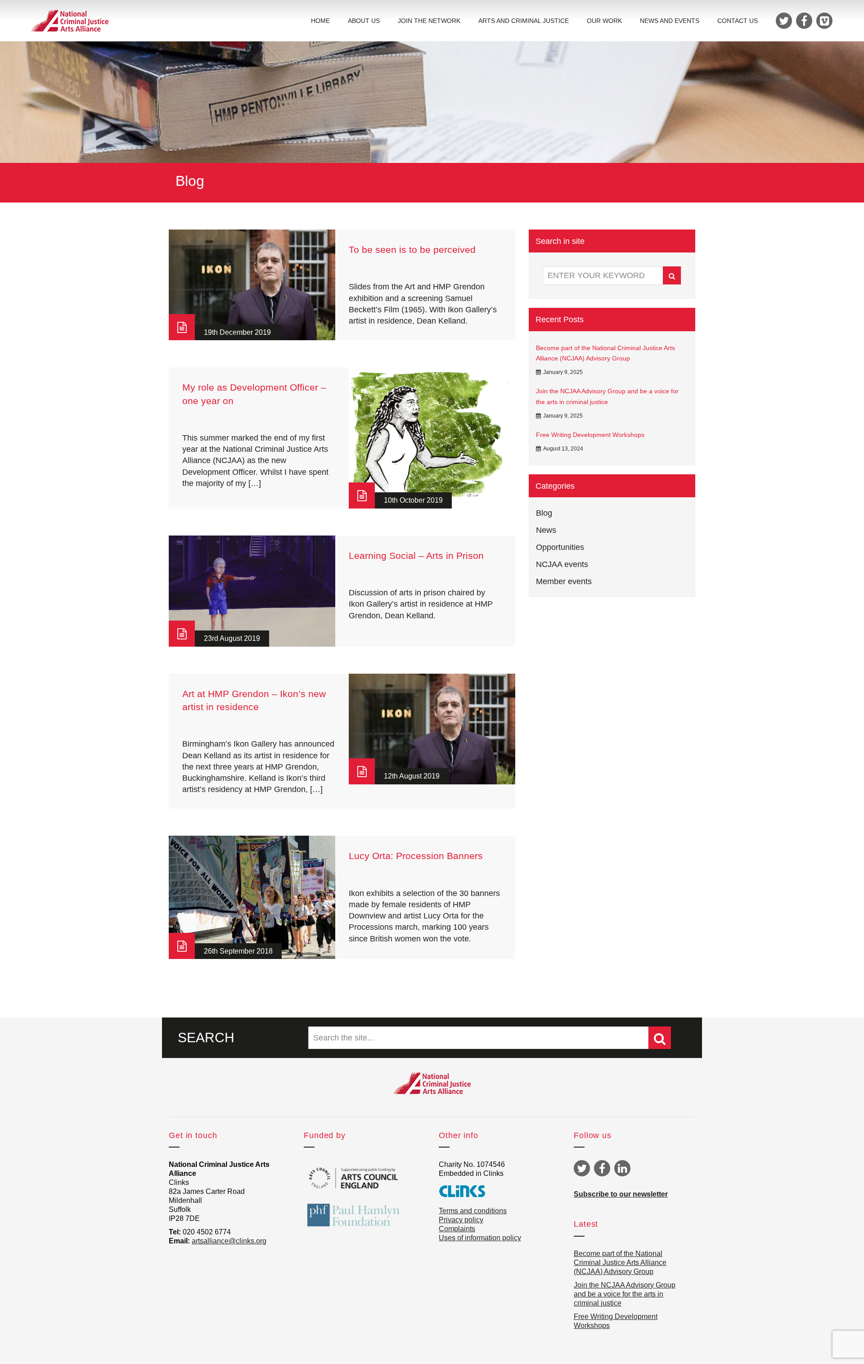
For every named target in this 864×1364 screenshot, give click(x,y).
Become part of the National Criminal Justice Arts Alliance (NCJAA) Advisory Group (605, 353)
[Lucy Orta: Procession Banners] (252, 897)
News (546, 530)
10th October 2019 (413, 500)
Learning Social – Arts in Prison (416, 555)
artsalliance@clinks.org (229, 1241)
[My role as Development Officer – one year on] (432, 438)
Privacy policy (461, 1220)
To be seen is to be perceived (412, 249)
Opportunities (560, 547)
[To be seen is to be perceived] (252, 285)
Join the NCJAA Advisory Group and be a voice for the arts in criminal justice (607, 396)
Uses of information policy (480, 1238)
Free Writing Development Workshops (590, 434)
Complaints (457, 1229)
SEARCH (206, 1037)
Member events (564, 581)
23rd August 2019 (232, 638)
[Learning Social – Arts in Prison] (252, 591)
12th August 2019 (412, 776)
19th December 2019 (237, 332)
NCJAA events (562, 564)
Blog (544, 513)
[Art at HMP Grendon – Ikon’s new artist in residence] (432, 729)
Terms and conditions (473, 1211)
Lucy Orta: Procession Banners (416, 856)
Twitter (582, 1168)
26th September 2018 (238, 951)
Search (672, 275)
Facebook (602, 1168)
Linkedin (622, 1168)
